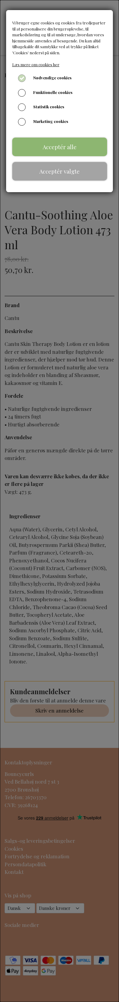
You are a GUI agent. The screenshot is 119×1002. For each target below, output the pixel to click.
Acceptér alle (60, 147)
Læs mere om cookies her (36, 64)
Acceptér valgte (59, 171)
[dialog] (59, 501)
